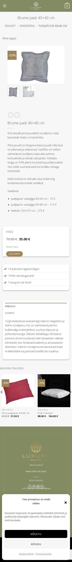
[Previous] (13, 65)
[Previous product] (17, 115)
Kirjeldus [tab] (10, 306)
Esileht (10, 26)
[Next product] (10, 115)
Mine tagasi (9, 38)
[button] (65, 502)
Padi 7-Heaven (45, 413)
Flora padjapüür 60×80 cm (15, 413)
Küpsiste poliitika (26, 553)
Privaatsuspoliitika (43, 553)
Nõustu (36, 534)
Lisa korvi (14, 253)
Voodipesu (27, 26)
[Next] (59, 65)
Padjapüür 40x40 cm (53, 26)
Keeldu (36, 544)
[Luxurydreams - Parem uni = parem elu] (36, 6)
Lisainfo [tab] (9, 312)
